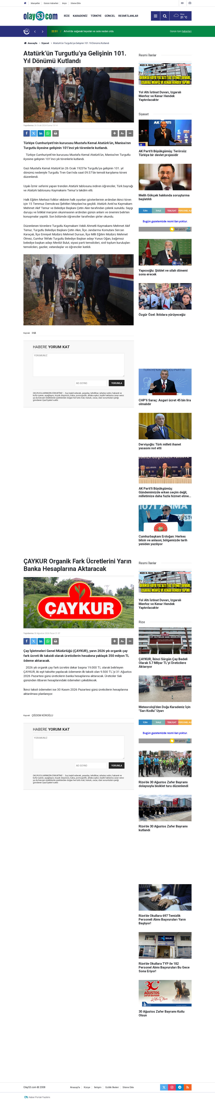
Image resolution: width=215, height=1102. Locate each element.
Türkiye (96, 15)
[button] (114, 133)
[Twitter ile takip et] (164, 1087)
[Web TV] (182, 3)
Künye (87, 1087)
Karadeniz (80, 15)
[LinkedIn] (41, 133)
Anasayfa (32, 43)
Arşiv (64, 3)
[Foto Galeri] (190, 3)
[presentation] (35, 31)
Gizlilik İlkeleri (112, 1087)
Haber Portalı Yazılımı (39, 1097)
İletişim (97, 1087)
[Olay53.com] (40, 15)
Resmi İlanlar (128, 15)
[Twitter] (34, 133)
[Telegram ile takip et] (180, 1087)
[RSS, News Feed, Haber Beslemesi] (188, 1087)
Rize (67, 15)
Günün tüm (181, 31)
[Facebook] (26, 133)
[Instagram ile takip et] (172, 1087)
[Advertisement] (14, 84)
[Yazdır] (55, 133)
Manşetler (35, 3)
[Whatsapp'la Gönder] (48, 133)
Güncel (110, 15)
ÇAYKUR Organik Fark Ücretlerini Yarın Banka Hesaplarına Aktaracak (100, 31)
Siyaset (45, 43)
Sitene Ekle (76, 3)
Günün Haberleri (51, 3)
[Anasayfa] (25, 3)
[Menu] (155, 16)
